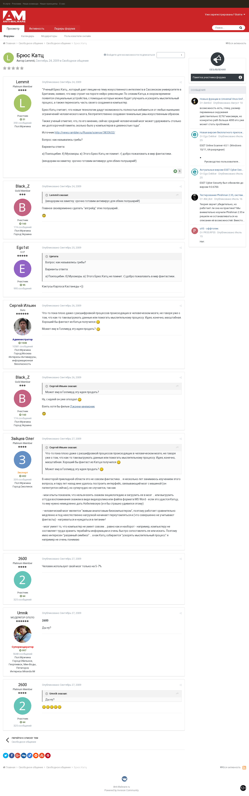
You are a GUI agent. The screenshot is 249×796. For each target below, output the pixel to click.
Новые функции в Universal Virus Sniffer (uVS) (222, 98)
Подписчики (167, 55)
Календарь (27, 36)
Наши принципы (49, 4)
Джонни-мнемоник (82, 406)
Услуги (6, 4)
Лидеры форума (64, 28)
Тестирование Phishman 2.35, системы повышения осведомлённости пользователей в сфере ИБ (222, 195)
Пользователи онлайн (77, 36)
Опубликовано (61, 82)
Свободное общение (75, 60)
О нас (62, 4)
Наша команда (30, 4)
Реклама (16, 4)
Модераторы (49, 36)
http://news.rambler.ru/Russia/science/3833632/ (85, 132)
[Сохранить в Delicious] (29, 755)
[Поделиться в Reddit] (36, 755)
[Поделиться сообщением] (181, 82)
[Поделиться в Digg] (23, 755)
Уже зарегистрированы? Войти (224, 14)
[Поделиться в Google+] (17, 755)
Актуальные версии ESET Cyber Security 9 (222, 169)
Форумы (9, 36)
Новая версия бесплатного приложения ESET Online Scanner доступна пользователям (222, 132)
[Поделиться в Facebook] (11, 755)
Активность (36, 28)
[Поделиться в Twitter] (5, 755)
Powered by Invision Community (121, 790)
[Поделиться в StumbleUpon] (42, 755)
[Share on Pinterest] (48, 755)
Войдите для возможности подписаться (131, 54)
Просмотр (13, 28)
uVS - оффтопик (209, 228)
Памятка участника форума (209, 77)
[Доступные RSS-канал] (244, 767)
